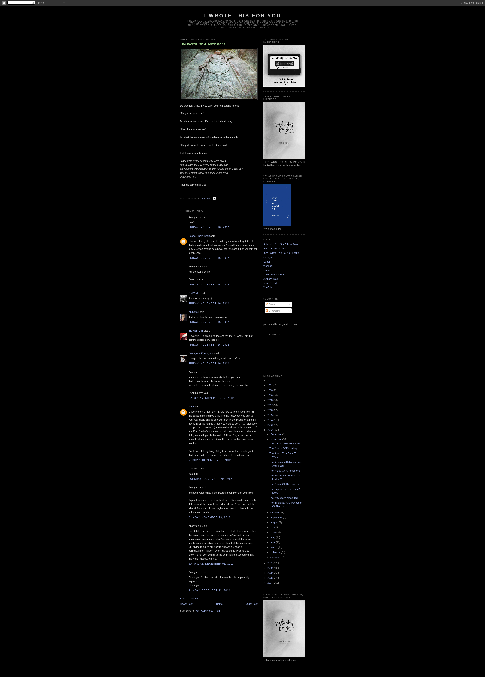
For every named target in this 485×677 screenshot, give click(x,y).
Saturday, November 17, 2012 (211, 398)
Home (219, 603)
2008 (270, 577)
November (276, 439)
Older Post (252, 603)
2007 (270, 582)
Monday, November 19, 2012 (210, 460)
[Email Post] (214, 198)
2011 (270, 563)
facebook (268, 265)
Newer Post (186, 603)
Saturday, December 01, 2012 (211, 563)
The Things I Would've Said (284, 443)
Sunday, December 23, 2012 (209, 590)
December (276, 434)
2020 (270, 390)
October (275, 512)
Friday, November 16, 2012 (209, 227)
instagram (268, 257)
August (274, 522)
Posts (271, 304)
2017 (270, 405)
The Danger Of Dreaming (283, 448)
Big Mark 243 (196, 330)
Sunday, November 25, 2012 (209, 517)
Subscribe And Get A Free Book (280, 244)
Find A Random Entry (275, 248)
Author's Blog (270, 279)
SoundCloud (270, 283)
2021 (270, 385)
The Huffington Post (274, 274)
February (275, 552)
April (273, 542)
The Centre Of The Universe (284, 484)
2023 (270, 380)
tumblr (266, 270)
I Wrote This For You (242, 15)
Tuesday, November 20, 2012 (210, 478)
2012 (270, 430)
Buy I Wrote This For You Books (281, 253)
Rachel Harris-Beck (199, 235)
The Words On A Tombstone (202, 44)
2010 (270, 568)
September (276, 517)
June (273, 532)
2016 (270, 410)
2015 (270, 415)
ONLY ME (194, 293)
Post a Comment (189, 598)
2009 (270, 573)
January (275, 557)
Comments (274, 310)
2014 (270, 420)
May (273, 537)
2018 (270, 400)
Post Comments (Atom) (208, 610)
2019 (270, 395)
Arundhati (194, 312)
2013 (270, 425)
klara (191, 406)
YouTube (268, 287)
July (273, 527)
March (274, 547)
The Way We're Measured (283, 497)
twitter (266, 261)
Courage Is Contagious (201, 353)
